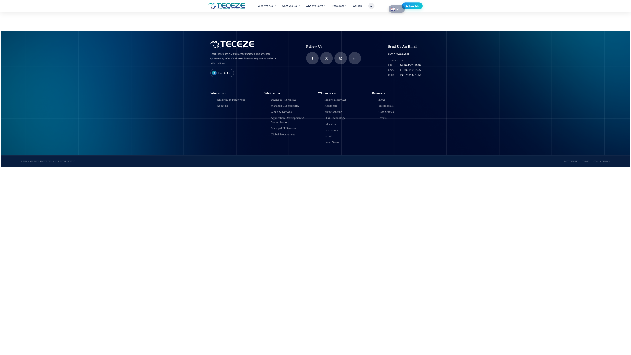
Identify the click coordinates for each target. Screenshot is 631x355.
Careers (357, 5)
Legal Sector (332, 142)
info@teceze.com (398, 53)
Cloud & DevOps (281, 111)
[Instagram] (340, 58)
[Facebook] (312, 58)
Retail (328, 136)
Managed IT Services (283, 128)
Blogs (381, 99)
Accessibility (571, 161)
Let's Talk (414, 5)
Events (382, 117)
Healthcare (331, 105)
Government (332, 130)
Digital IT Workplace (283, 99)
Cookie (585, 161)
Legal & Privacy (601, 161)
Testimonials (386, 105)
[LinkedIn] (355, 58)
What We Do (289, 5)
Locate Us (224, 73)
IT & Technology (335, 117)
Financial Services (335, 99)
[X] (326, 58)
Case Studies (386, 111)
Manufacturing (333, 111)
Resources (338, 5)
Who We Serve (314, 5)
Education (331, 124)
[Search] (371, 6)
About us (222, 105)
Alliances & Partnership (231, 99)
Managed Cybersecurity (285, 105)
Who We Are (265, 5)
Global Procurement (283, 134)
